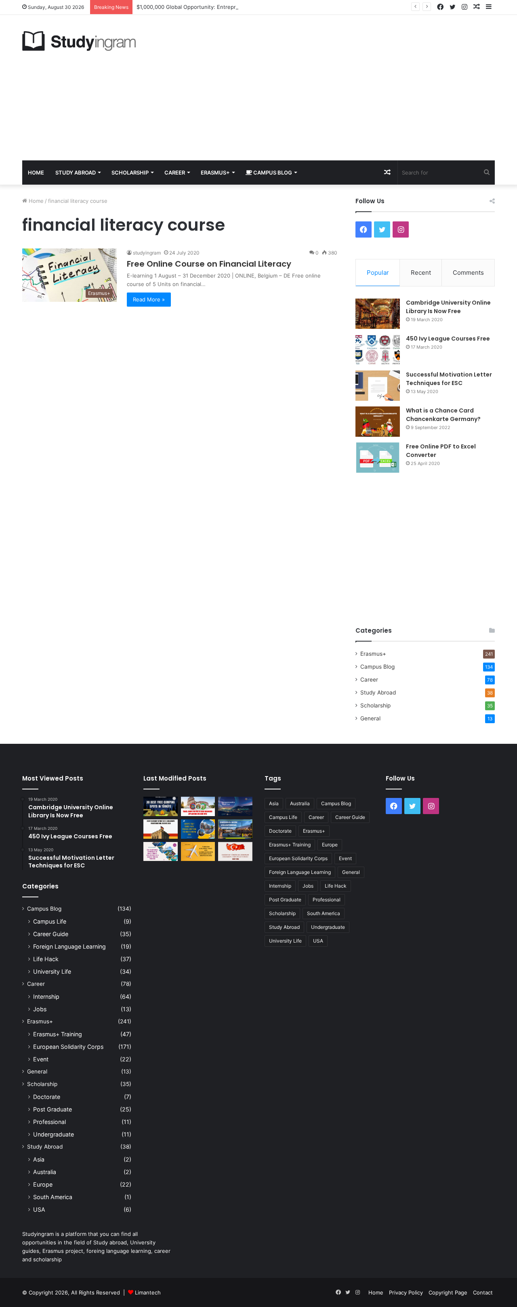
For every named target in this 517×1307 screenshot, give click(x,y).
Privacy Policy (406, 1292)
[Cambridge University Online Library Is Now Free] (377, 314)
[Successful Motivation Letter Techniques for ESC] (377, 385)
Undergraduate (53, 1134)
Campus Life (49, 921)
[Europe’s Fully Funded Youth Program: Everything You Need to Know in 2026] (198, 829)
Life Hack (46, 959)
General (370, 718)
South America (52, 1196)
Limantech (148, 1292)
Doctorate (46, 1096)
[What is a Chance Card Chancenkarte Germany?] (377, 421)
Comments (468, 272)
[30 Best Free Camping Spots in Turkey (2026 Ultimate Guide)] (160, 806)
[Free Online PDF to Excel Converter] (377, 457)
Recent (421, 272)
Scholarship (130, 172)
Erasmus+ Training (57, 1034)
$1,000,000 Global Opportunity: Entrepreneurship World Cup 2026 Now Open (234, 7)
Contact (483, 1292)
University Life (52, 971)
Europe (43, 1184)
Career (174, 172)
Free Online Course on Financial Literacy (209, 263)
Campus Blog (272, 172)
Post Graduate (52, 1109)
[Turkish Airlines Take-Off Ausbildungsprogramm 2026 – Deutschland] (198, 851)
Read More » (149, 299)
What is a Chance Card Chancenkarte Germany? (443, 414)
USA (39, 1209)
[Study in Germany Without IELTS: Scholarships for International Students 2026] (160, 829)
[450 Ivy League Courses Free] (377, 350)
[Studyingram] (79, 41)
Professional (49, 1121)
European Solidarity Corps (68, 1046)
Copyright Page (448, 1292)
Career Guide (50, 933)
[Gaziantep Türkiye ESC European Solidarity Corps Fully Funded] (235, 851)
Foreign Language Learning (69, 946)
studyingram (147, 253)
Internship (46, 996)
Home (36, 172)
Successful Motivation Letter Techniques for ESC (449, 378)
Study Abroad (75, 172)
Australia (44, 1171)
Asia (38, 1159)
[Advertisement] (339, 87)
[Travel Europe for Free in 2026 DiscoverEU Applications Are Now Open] (198, 806)
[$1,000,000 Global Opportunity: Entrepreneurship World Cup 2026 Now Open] (235, 806)
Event (40, 1059)
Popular (378, 272)
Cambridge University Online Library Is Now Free (448, 307)
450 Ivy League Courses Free (448, 339)
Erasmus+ (215, 172)
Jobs (39, 1009)
